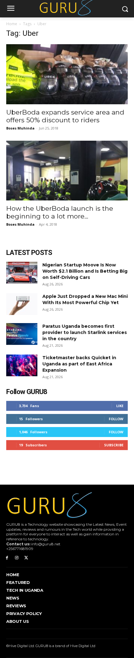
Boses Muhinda (20, 128)
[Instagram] (16, 558)
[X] (26, 558)
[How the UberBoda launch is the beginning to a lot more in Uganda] (67, 171)
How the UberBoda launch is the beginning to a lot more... (59, 212)
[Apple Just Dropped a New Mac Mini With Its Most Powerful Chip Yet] (21, 304)
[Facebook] (7, 558)
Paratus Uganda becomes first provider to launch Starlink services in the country (84, 332)
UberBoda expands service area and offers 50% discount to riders (65, 116)
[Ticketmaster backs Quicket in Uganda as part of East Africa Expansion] (21, 365)
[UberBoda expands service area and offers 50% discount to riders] (67, 74)
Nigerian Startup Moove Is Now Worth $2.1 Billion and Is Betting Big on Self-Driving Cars (84, 271)
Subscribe (113, 445)
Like (119, 405)
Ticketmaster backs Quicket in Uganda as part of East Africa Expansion (79, 364)
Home (11, 23)
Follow (116, 418)
